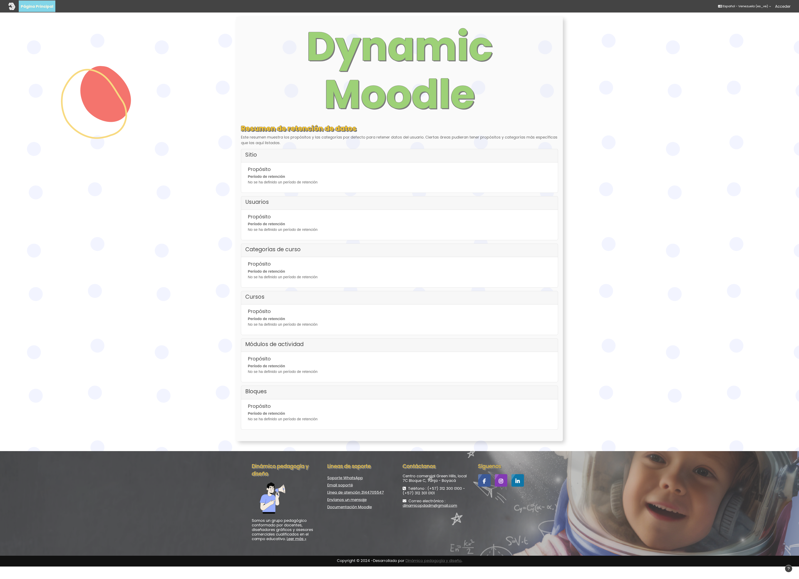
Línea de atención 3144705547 (355, 492)
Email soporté (340, 485)
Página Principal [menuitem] (37, 6)
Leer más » (296, 538)
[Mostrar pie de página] (788, 568)
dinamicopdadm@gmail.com (430, 505)
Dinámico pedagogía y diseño (434, 560)
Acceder (783, 6)
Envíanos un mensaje (347, 499)
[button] (744, 6)
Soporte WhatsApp (345, 477)
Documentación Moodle (349, 507)
